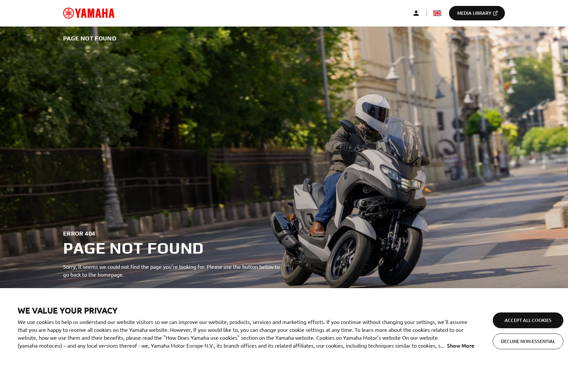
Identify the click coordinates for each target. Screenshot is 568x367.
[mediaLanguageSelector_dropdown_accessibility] (437, 13)
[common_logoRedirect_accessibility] (88, 13)
